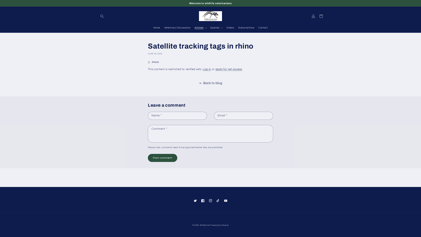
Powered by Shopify (220, 225)
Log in (207, 69)
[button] (102, 16)
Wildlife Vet (205, 225)
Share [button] (155, 62)
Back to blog (212, 83)
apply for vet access (228, 69)
